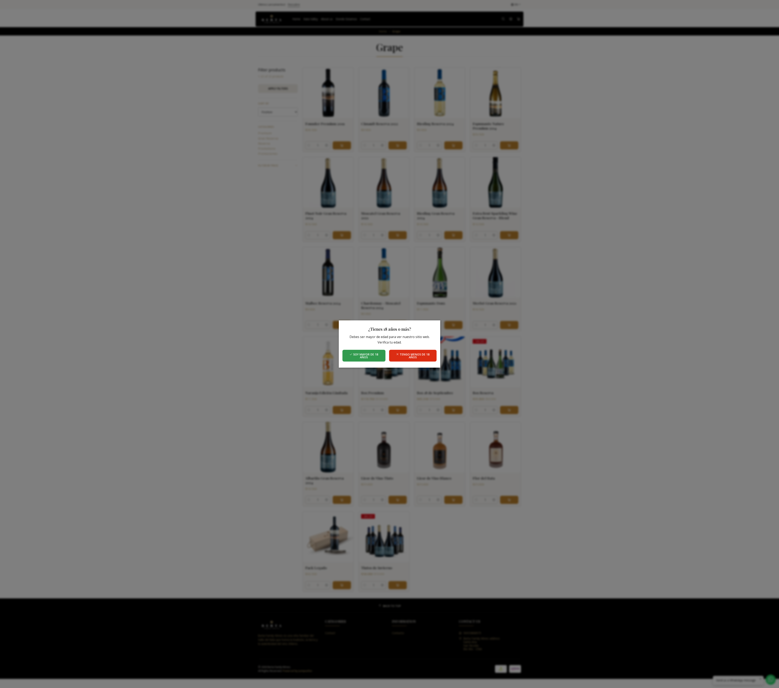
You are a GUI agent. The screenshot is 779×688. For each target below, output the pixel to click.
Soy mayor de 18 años (365, 355)
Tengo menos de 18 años (414, 355)
